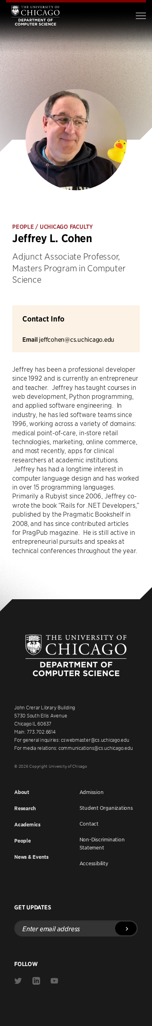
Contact (88, 823)
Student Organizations (106, 808)
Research (25, 808)
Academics (27, 824)
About (21, 792)
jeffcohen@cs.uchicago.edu (76, 339)
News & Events (31, 857)
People (22, 840)
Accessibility (93, 863)
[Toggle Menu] (141, 16)
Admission (91, 792)
